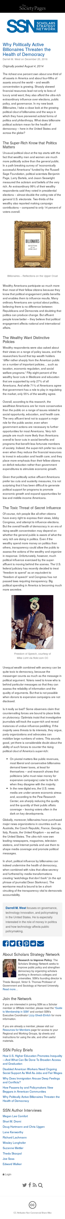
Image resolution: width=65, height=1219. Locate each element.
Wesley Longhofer (14, 1142)
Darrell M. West (16, 908)
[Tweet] (13, 943)
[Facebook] (29, 1184)
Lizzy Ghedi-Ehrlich (40, 1015)
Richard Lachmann (15, 1137)
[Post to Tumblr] (19, 943)
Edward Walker (12, 1164)
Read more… (10, 989)
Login (7, 1174)
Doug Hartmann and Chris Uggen (24, 1126)
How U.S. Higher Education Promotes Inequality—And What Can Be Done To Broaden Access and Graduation (32, 1059)
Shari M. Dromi (12, 1121)
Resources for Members (16, 1030)
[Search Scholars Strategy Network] (40, 1184)
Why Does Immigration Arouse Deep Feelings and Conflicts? (31, 1080)
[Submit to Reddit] (33, 943)
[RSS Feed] (35, 1184)
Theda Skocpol (12, 1153)
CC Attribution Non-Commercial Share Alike (32, 1212)
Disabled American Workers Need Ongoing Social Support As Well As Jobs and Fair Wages (32, 1071)
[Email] (40, 943)
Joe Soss (8, 1159)
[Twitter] (24, 1184)
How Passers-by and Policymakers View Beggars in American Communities (28, 1089)
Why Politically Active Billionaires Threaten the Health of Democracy (27, 49)
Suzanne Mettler (13, 1148)
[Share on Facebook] (6, 943)
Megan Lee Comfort (15, 1116)
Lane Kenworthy (13, 1132)
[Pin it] (26, 943)
